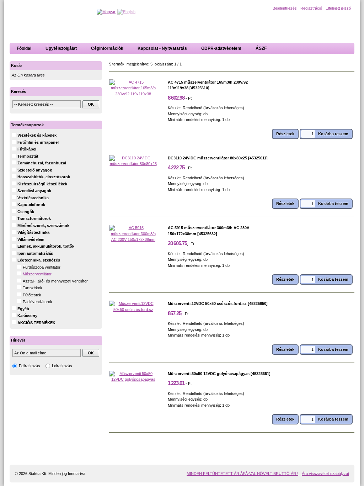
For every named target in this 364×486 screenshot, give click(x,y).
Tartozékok (32, 288)
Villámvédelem (30, 239)
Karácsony (27, 315)
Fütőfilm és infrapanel (38, 142)
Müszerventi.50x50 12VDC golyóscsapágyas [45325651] (219, 373)
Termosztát (27, 156)
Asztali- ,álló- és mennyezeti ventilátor (55, 281)
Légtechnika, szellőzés (38, 260)
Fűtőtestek (32, 295)
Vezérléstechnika (33, 198)
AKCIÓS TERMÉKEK (36, 323)
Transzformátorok (34, 218)
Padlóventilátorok (37, 302)
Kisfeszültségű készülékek (42, 184)
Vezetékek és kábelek (37, 135)
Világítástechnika (33, 232)
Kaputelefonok (31, 204)
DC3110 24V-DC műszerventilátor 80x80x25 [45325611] (218, 158)
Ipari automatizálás (35, 253)
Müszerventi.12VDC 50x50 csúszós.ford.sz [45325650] (218, 303)
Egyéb (23, 309)
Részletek (285, 134)
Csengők (25, 212)
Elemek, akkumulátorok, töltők (45, 246)
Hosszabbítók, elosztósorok (43, 177)
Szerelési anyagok (34, 191)
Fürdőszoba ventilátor (41, 267)
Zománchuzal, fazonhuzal (41, 163)
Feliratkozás (29, 366)
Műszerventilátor (37, 274)
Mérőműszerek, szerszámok (43, 225)
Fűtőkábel (26, 149)
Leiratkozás (62, 366)
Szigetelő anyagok (34, 170)
